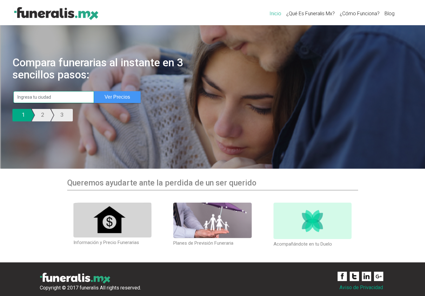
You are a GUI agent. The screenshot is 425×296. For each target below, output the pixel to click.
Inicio (275, 13)
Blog (390, 13)
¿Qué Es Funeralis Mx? (310, 13)
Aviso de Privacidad (361, 287)
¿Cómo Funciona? (360, 13)
